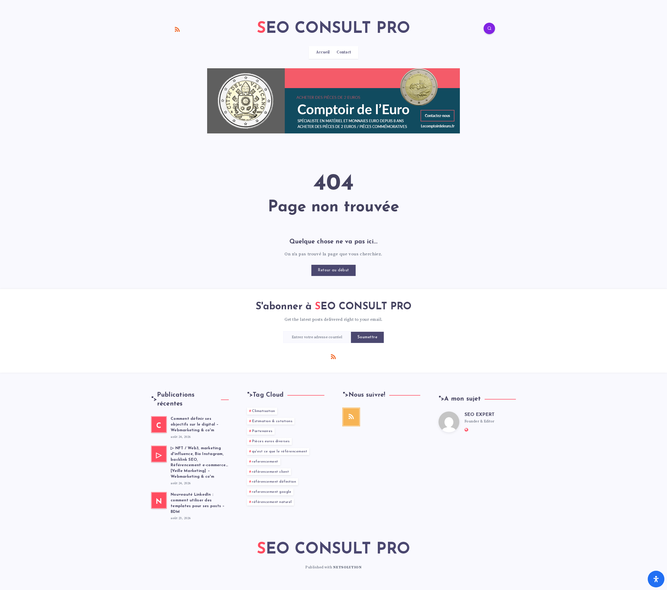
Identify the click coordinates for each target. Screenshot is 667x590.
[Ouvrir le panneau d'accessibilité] (656, 579)
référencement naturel (272, 502)
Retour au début (333, 270)
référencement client (270, 472)
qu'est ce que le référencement (279, 451)
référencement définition (274, 482)
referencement (265, 462)
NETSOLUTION (347, 567)
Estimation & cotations (272, 421)
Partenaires (262, 431)
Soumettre (367, 337)
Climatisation (263, 411)
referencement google (271, 492)
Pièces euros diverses (271, 441)
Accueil (323, 52)
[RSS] (177, 29)
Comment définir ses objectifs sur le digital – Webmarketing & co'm (195, 424)
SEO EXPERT (480, 415)
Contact (344, 52)
